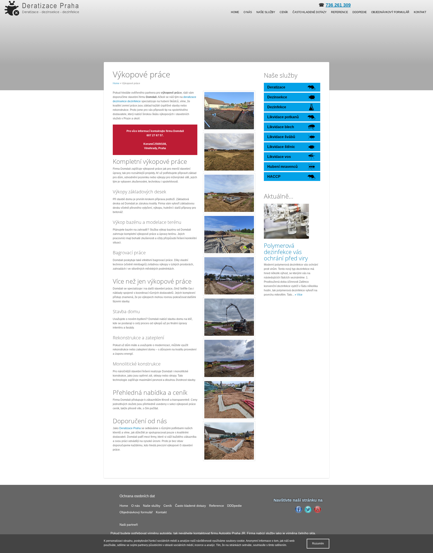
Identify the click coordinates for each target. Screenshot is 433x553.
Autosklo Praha (229, 533)
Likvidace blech (280, 127)
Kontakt (420, 12)
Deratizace (276, 87)
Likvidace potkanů (283, 117)
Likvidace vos (279, 157)
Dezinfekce (276, 107)
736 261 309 (338, 4)
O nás (248, 12)
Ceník (284, 12)
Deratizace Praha (130, 428)
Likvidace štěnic (281, 147)
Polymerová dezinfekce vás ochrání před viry (286, 251)
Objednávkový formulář (390, 12)
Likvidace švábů (281, 137)
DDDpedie (359, 12)
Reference (339, 12)
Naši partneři (129, 524)
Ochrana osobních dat (137, 496)
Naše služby (265, 12)
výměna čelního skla (300, 533)
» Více (298, 294)
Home (235, 12)
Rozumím (318, 543)
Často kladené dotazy (310, 12)
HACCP (274, 176)
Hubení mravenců (282, 167)
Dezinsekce (277, 97)
